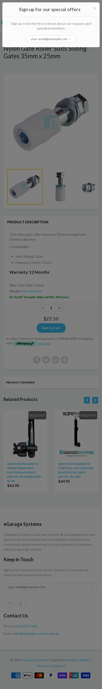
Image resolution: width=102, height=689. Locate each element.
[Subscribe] (70, 39)
